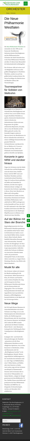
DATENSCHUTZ (16, 415)
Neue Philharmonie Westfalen (15, 46)
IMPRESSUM (6, 415)
